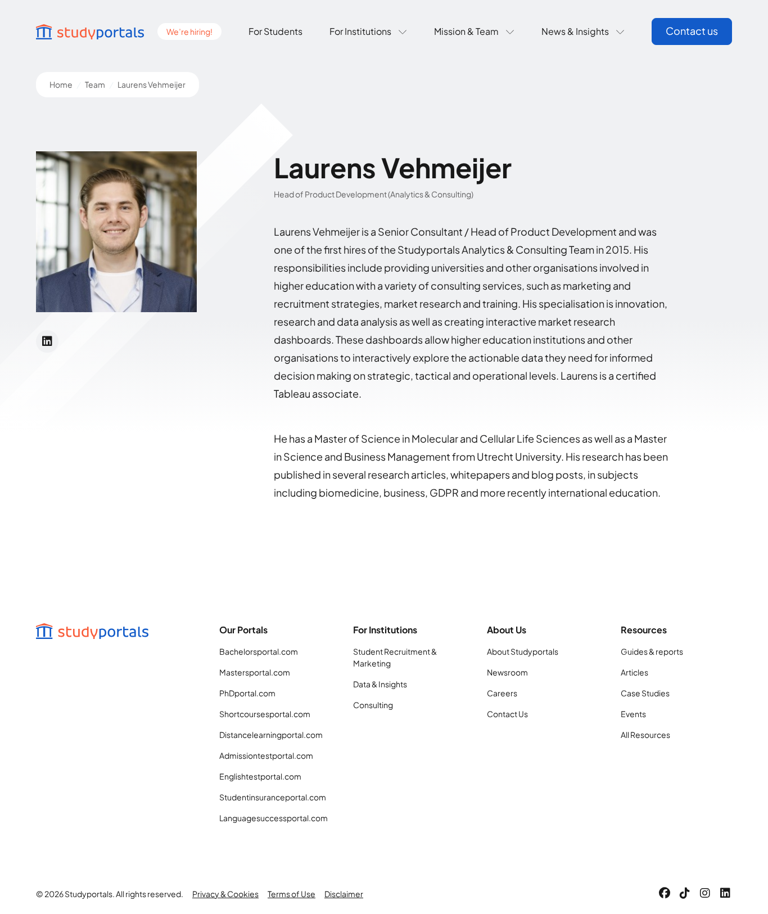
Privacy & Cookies (225, 894)
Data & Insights (380, 684)
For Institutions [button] (360, 31)
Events (633, 714)
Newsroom (507, 672)
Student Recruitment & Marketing (395, 657)
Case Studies (645, 693)
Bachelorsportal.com (258, 651)
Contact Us (507, 714)
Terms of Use (291, 894)
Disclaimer (343, 894)
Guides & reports (652, 651)
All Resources (645, 735)
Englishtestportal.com (260, 776)
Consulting (373, 705)
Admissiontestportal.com (266, 755)
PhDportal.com (247, 693)
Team (95, 84)
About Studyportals (522, 651)
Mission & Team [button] (466, 31)
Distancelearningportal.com (271, 735)
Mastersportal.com (254, 672)
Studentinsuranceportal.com (272, 797)
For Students (275, 31)
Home (61, 84)
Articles (634, 672)
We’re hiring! (189, 31)
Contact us (692, 30)
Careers (502, 693)
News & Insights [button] (575, 31)
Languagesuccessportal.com (273, 818)
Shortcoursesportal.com (264, 714)
